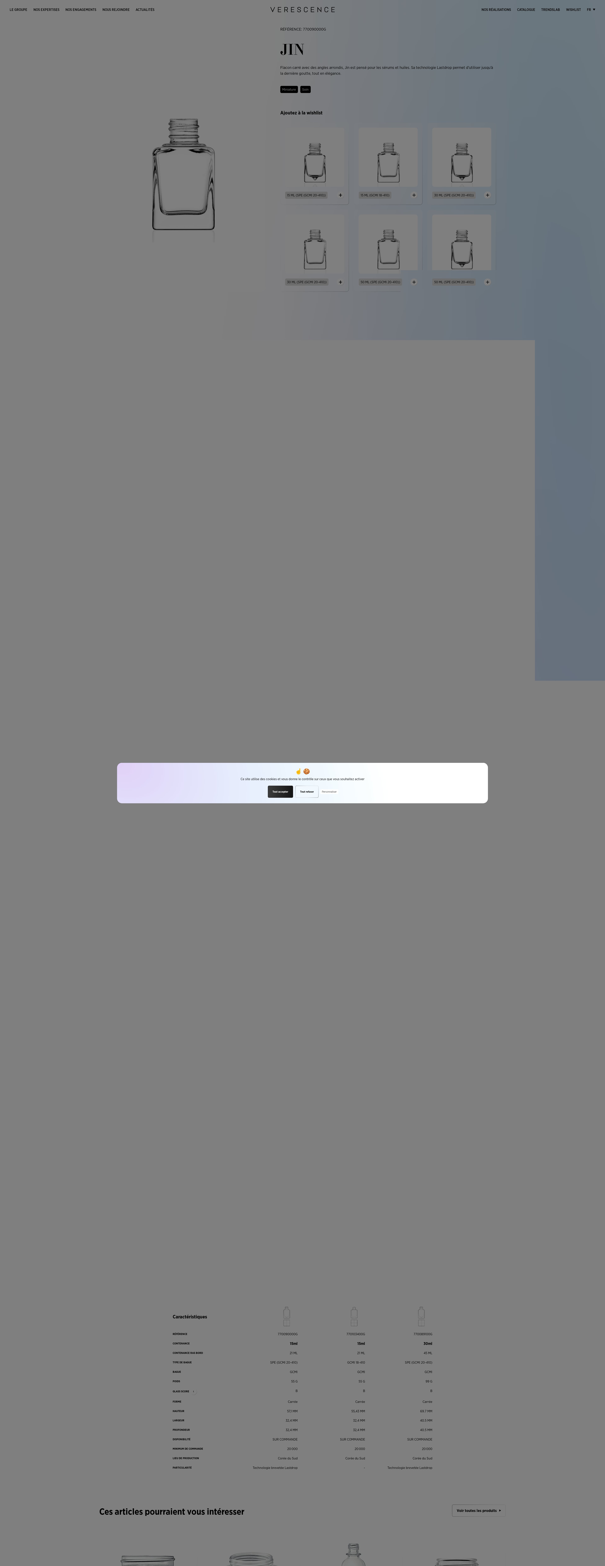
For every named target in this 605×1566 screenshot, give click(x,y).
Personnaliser (329, 791)
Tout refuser (307, 791)
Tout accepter (280, 791)
